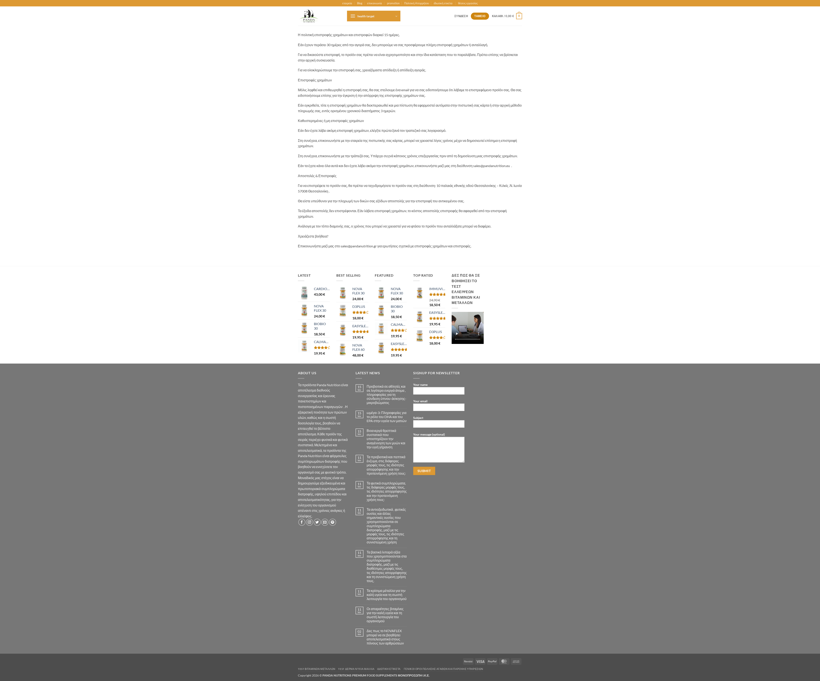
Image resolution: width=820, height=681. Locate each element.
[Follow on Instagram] (309, 522)
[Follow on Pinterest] (332, 522)
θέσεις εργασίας (468, 3)
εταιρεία (347, 3)
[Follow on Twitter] (317, 522)
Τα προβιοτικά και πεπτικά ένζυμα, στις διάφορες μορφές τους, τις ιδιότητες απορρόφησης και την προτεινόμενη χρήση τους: (386, 465)
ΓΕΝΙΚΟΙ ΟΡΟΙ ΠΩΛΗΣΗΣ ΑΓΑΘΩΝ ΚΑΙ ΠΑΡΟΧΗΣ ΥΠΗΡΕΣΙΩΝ (443, 669)
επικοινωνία (374, 3)
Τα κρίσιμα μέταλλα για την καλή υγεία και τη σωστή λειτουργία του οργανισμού (387, 595)
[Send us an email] (324, 522)
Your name (420, 384)
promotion (393, 3)
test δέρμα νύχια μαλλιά (356, 669)
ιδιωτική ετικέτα (443, 3)
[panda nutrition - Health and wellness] (319, 16)
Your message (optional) (429, 434)
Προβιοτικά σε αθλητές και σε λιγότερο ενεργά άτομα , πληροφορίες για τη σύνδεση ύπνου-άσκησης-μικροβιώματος (386, 394)
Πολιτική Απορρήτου (416, 3)
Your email (420, 401)
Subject (418, 418)
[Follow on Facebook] (301, 522)
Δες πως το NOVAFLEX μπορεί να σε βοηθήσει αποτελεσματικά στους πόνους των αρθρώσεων (385, 637)
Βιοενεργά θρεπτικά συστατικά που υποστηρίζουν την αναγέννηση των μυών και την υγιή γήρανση (386, 439)
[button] (373, 16)
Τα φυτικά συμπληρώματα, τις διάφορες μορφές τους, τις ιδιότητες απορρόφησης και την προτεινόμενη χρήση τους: (387, 491)
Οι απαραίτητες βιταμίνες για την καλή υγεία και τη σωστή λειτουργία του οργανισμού (385, 615)
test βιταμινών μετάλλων (316, 669)
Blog (359, 3)
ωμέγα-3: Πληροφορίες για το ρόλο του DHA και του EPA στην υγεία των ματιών (387, 417)
